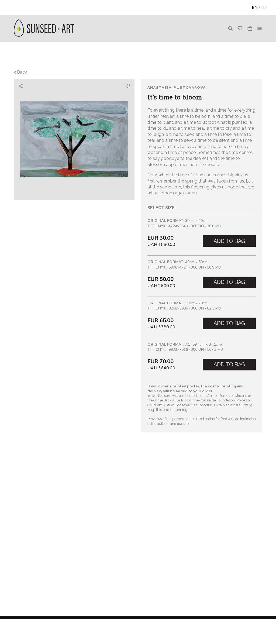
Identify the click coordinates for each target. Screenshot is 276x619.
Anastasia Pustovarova (176, 87)
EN (255, 8)
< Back (20, 72)
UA (264, 8)
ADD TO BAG (229, 241)
